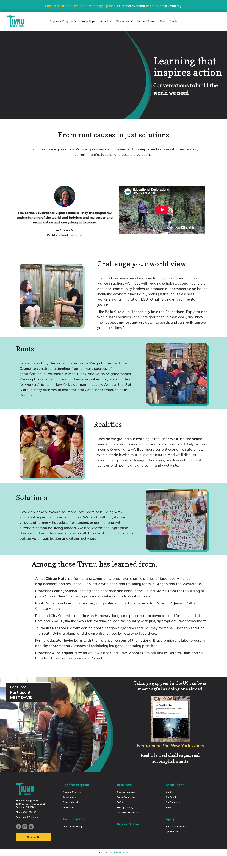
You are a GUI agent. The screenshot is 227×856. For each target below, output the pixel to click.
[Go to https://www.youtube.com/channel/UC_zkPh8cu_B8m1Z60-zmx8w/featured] (31, 827)
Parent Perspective (126, 797)
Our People (171, 797)
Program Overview (72, 792)
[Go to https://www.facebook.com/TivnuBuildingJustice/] (18, 827)
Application (172, 831)
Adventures (68, 807)
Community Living (72, 802)
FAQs (120, 802)
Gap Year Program (61, 21)
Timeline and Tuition (176, 826)
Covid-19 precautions (128, 812)
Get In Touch (168, 21)
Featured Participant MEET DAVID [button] (22, 692)
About (104, 21)
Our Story (170, 792)
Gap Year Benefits (126, 792)
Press (168, 807)
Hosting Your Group (73, 826)
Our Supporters (173, 802)
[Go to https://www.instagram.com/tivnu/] (24, 827)
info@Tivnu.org (30, 817)
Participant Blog (125, 807)
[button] (75, 21)
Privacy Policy (121, 852)
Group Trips (87, 21)
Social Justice (69, 797)
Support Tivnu (146, 21)
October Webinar (132, 6)
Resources (122, 21)
